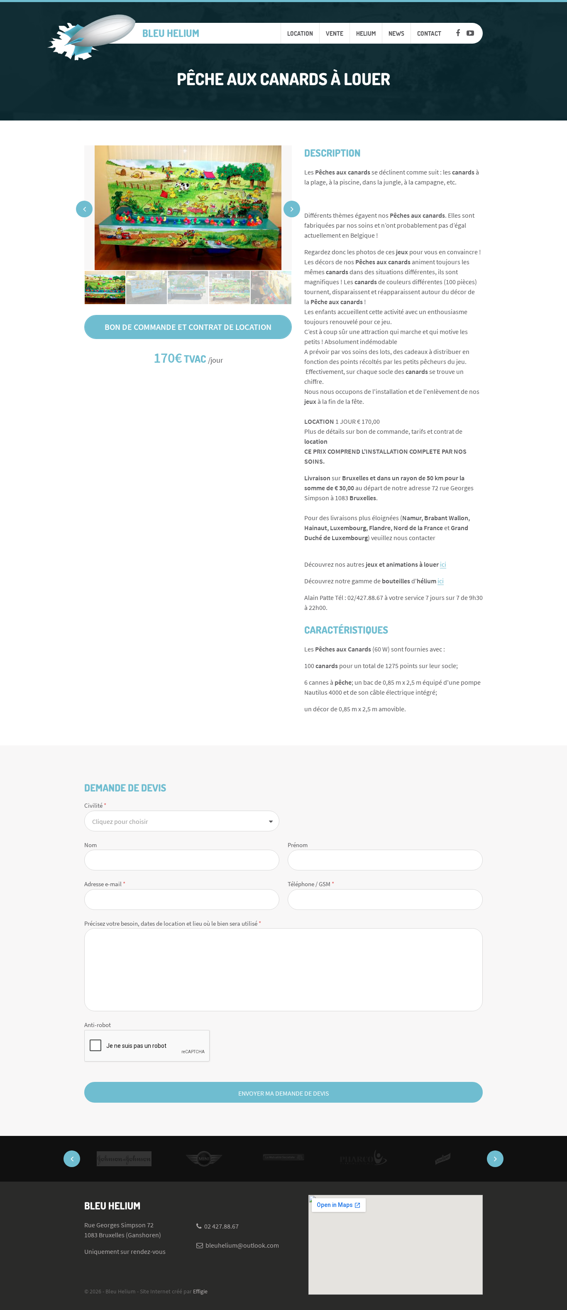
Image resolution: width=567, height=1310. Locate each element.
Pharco (363, 1158)
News (396, 33)
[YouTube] (470, 33)
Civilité (95, 805)
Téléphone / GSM (311, 884)
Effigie (200, 1291)
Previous (84, 209)
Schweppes (442, 1158)
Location (300, 33)
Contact (429, 33)
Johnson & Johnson (124, 1158)
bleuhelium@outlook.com (242, 1245)
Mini (203, 1158)
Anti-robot (97, 1025)
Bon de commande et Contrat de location (188, 327)
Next (292, 209)
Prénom (298, 845)
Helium (366, 33)
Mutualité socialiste (283, 1158)
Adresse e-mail (104, 884)
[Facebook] (458, 33)
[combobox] (181, 821)
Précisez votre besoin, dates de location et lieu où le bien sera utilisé (172, 923)
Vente (334, 33)
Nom (90, 845)
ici (443, 564)
